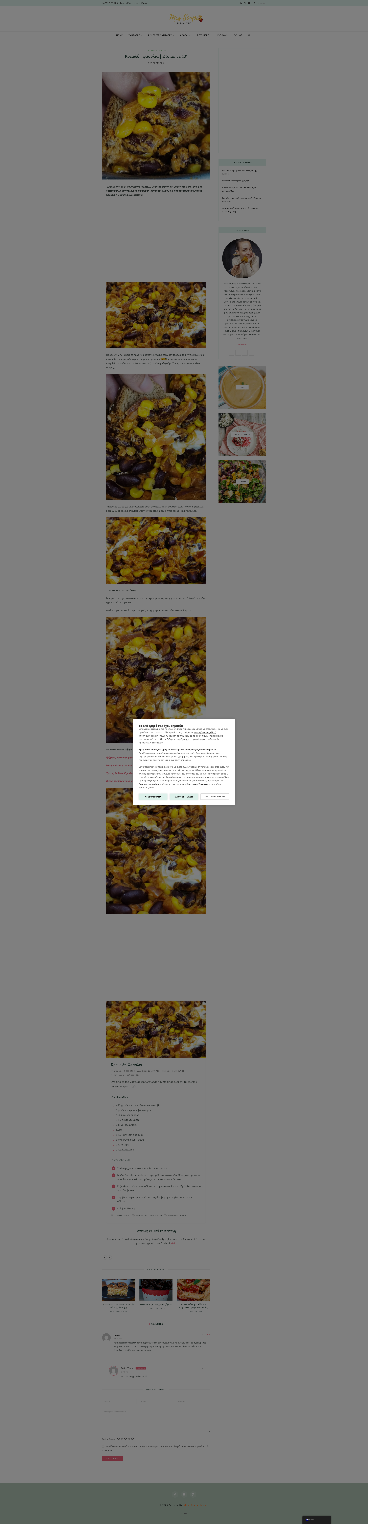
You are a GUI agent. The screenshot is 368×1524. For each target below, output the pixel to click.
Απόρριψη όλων (184, 796)
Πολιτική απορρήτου (149, 784)
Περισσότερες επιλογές (215, 797)
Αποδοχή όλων (153, 796)
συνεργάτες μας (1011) (205, 732)
